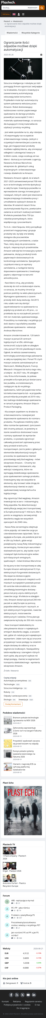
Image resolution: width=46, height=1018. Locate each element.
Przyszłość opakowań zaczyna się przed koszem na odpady (26, 742)
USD (7, 958)
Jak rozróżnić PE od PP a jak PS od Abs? (25, 934)
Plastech (7, 21)
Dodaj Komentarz (13, 704)
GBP (7, 963)
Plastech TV (9, 844)
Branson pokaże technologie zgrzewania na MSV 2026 (26, 719)
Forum (6, 895)
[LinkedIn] (33, 995)
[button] (19, 14)
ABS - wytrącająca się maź (22, 900)
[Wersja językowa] (14, 14)
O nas (37, 1005)
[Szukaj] (42, 7)
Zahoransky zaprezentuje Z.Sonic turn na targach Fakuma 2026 (27, 731)
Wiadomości (18, 21)
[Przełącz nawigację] (23, 14)
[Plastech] (8, 2)
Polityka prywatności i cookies (17, 1005)
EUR (6, 953)
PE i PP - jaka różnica (20, 908)
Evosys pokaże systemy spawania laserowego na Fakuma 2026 (24, 754)
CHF (6, 967)
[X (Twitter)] (22, 995)
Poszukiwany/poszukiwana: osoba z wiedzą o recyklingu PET (25, 924)
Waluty (6, 948)
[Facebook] (11, 995)
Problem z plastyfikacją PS (23, 915)
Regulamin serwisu (33, 1001)
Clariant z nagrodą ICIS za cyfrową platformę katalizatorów (24, 767)
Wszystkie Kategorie (31, 32)
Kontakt (5, 1001)
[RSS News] (17, 995)
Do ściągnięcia (23, 1008)
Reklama (6, 14)
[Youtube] (28, 995)
